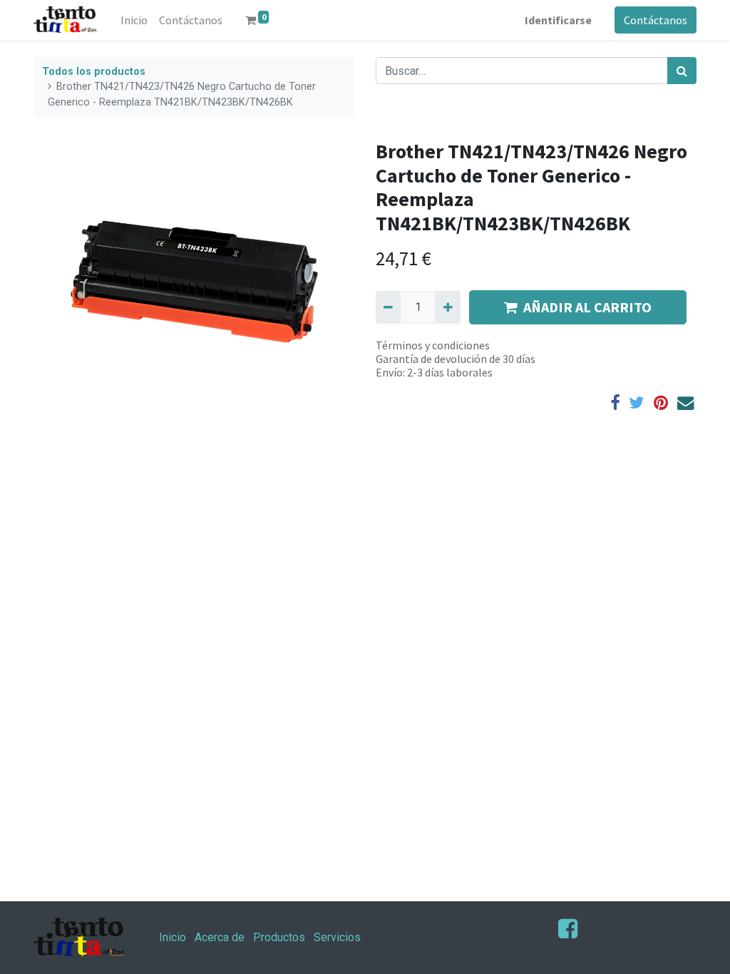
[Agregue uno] (447, 307)
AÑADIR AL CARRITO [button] (587, 307)
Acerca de (220, 937)
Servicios (337, 937)
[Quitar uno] (388, 307)
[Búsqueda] (681, 70)
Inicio (172, 937)
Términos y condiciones (433, 345)
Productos (279, 937)
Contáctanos (655, 20)
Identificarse (558, 20)
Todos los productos (93, 72)
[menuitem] (134, 20)
